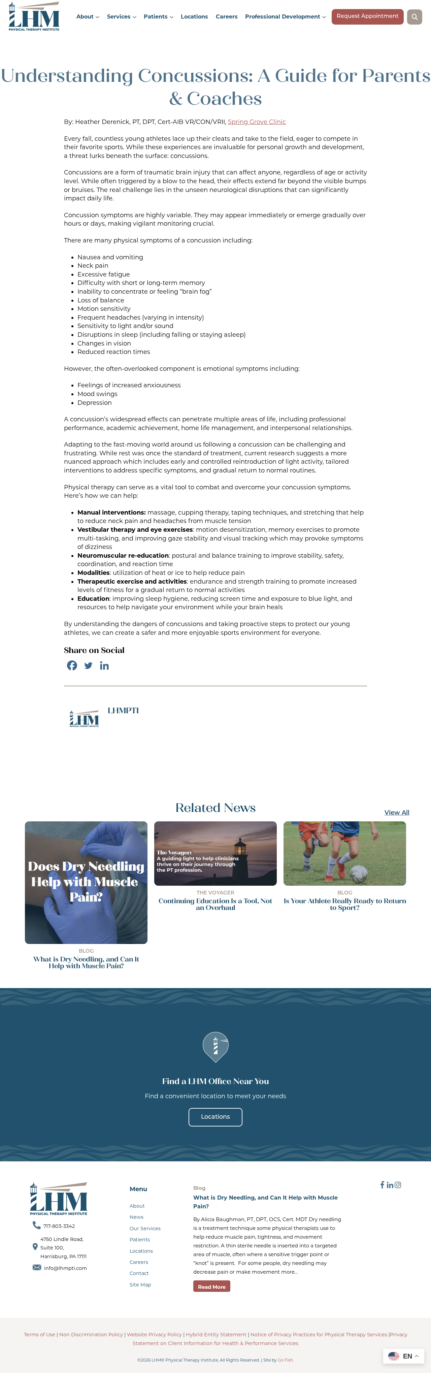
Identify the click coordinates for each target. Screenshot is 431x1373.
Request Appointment (368, 16)
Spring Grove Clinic (257, 122)
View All (397, 813)
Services (119, 16)
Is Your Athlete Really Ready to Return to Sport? (345, 904)
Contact (139, 1273)
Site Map (140, 1285)
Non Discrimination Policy (91, 1335)
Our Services (145, 1228)
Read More (212, 1287)
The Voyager (215, 893)
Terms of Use (39, 1335)
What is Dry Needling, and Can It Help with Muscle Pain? (86, 962)
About (85, 16)
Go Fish (285, 1360)
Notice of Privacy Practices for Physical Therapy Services (319, 1335)
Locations (194, 16)
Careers (227, 16)
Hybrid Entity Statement (217, 1335)
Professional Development (282, 16)
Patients (156, 16)
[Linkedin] (104, 665)
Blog (86, 951)
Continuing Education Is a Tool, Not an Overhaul (215, 904)
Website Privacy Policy (154, 1335)
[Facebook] (72, 665)
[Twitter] (88, 665)
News (136, 1217)
